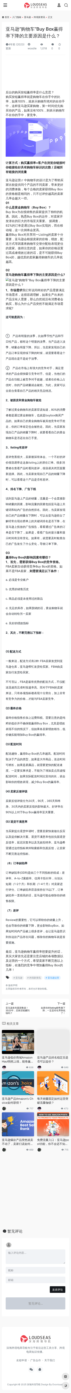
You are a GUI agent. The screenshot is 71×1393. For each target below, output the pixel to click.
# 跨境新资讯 (34, 977)
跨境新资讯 (39, 17)
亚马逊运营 (13, 180)
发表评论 (57, 1289)
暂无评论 (15, 1231)
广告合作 (35, 1360)
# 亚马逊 (17, 977)
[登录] (59, 5)
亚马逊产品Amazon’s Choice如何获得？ (17, 1100)
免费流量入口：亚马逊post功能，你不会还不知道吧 (53, 1142)
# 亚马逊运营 (52, 977)
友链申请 (21, 1360)
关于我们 (49, 1360)
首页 (7, 17)
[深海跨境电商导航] (35, 5)
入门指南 (16, 17)
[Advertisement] (35, 74)
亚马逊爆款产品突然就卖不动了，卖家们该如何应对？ (17, 1142)
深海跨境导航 (34, 1384)
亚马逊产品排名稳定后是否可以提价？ (52, 1059)
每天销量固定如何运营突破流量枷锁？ (52, 1100)
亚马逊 (27, 17)
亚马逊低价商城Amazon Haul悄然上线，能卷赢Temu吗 (17, 1060)
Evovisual (57, 1384)
